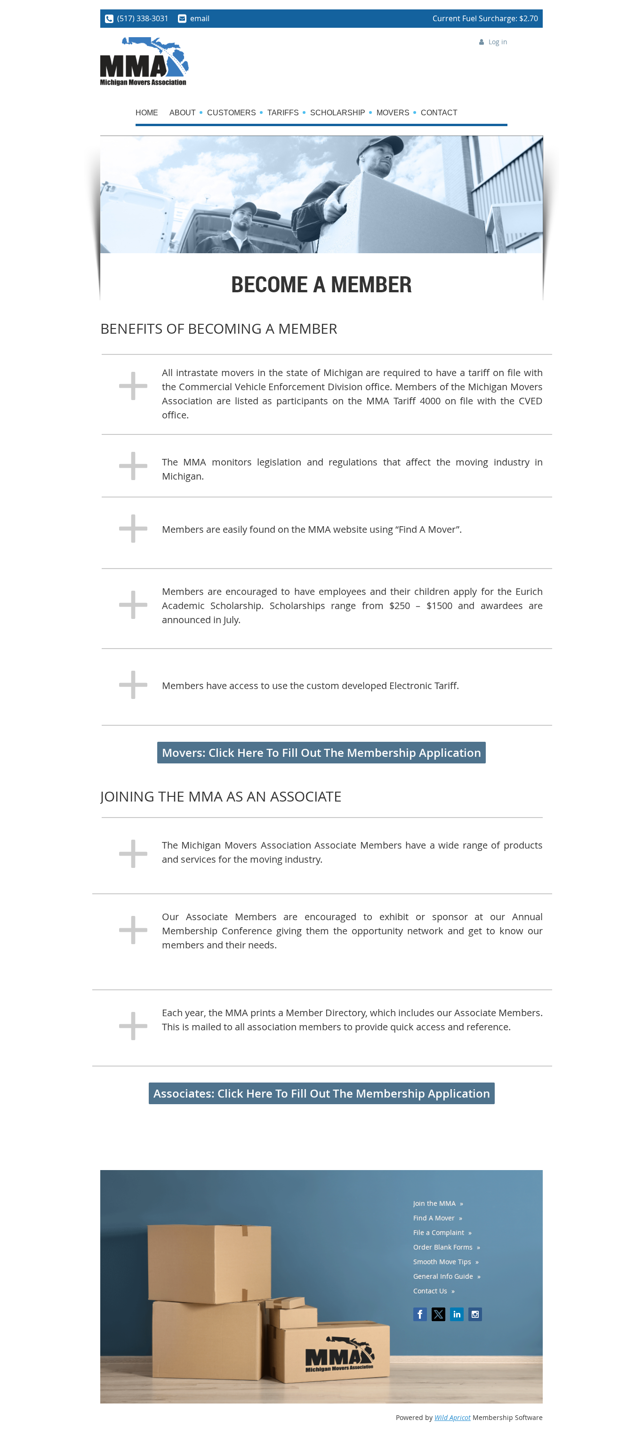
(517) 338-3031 (143, 18)
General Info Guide (443, 1276)
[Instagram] (475, 1314)
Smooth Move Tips (442, 1261)
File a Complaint (438, 1232)
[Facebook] (420, 1314)
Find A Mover (434, 1217)
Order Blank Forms (443, 1247)
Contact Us (430, 1290)
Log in (498, 41)
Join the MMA (434, 1203)
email (199, 18)
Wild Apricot (452, 1417)
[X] (438, 1314)
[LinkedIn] (457, 1314)
